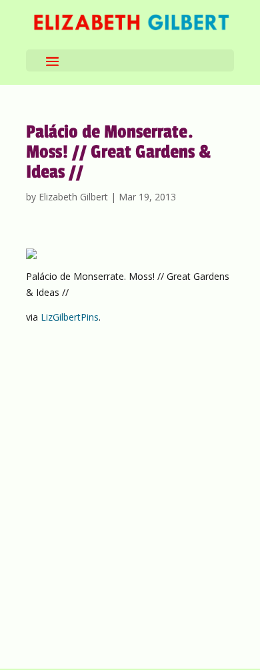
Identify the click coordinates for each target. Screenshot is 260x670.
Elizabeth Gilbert (73, 196)
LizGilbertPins (70, 317)
